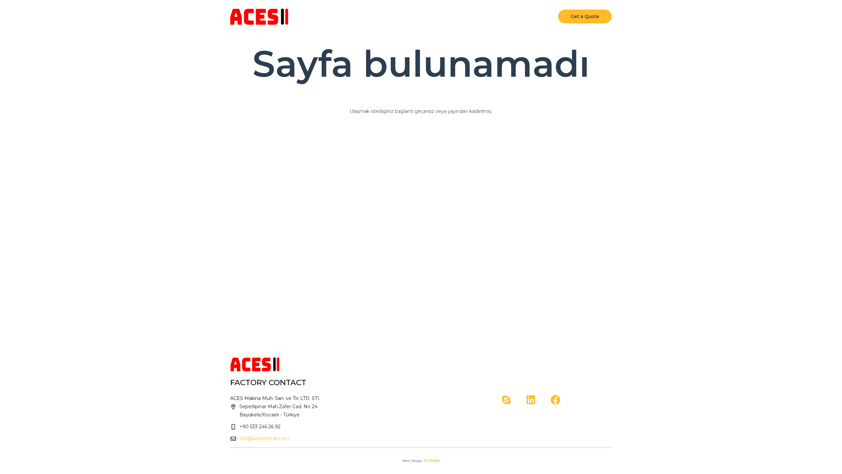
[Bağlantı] (259, 16)
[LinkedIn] (530, 400)
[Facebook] (555, 400)
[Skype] (506, 400)
